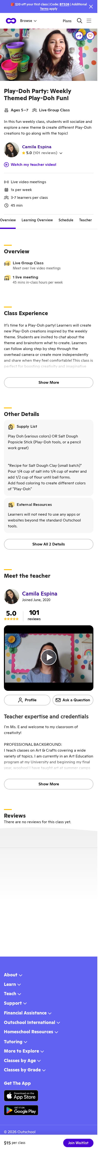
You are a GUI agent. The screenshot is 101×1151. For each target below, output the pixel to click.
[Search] (79, 20)
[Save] (90, 36)
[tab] (8, 220)
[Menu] (88, 20)
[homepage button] (11, 21)
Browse (26, 21)
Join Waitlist (78, 1143)
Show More (48, 382)
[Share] (79, 36)
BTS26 (64, 4)
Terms (44, 9)
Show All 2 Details (48, 544)
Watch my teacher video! (33, 164)
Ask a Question (76, 700)
